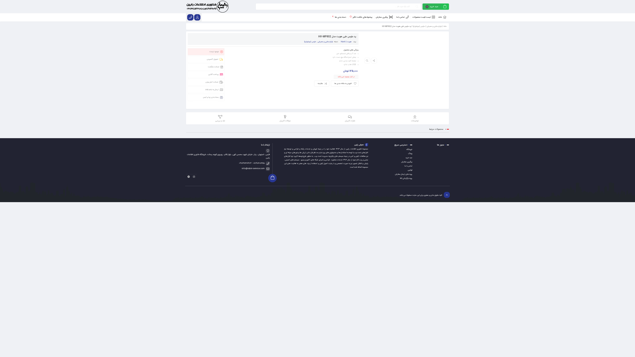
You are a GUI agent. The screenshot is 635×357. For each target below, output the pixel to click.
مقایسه (320, 83)
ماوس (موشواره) (419, 26)
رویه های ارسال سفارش (403, 174)
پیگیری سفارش (406, 161)
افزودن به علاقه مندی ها (343, 83)
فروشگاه (409, 149)
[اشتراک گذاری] (374, 61)
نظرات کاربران (350, 120)
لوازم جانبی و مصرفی (434, 26)
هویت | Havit (346, 41)
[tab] (415, 119)
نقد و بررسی (220, 120)
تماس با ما (408, 166)
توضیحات (415, 120)
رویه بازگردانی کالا (406, 178)
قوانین (410, 170)
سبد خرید (408, 157)
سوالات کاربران (285, 120)
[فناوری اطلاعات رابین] (207, 6)
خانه (445, 26)
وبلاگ (410, 153)
